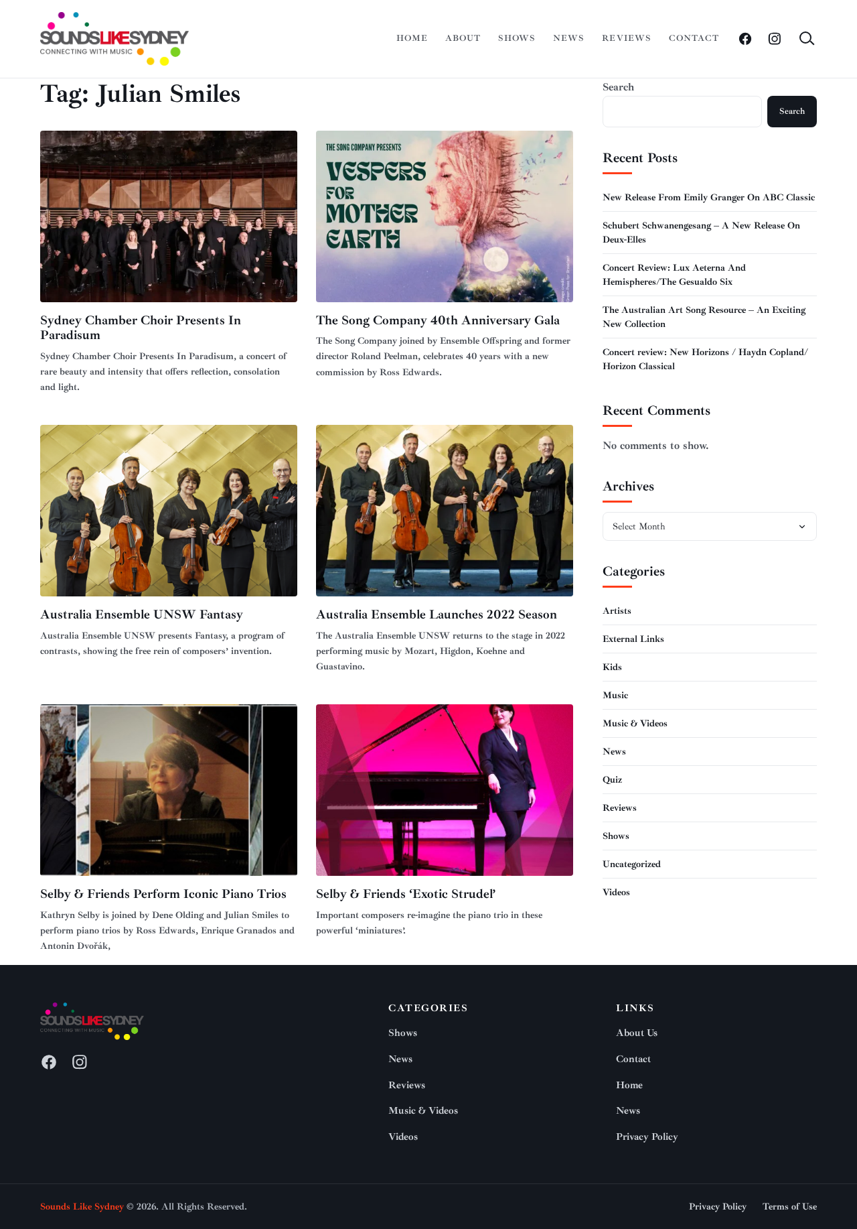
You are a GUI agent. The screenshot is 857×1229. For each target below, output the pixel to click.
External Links (633, 639)
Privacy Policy (647, 1136)
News (569, 38)
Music (615, 695)
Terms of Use (790, 1206)
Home (412, 38)
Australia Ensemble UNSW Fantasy (141, 614)
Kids (612, 667)
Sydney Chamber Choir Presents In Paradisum (140, 328)
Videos (616, 892)
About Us (636, 1033)
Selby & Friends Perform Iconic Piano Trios (163, 894)
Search (618, 87)
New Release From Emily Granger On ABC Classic (709, 197)
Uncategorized (632, 864)
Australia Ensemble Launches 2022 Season (436, 614)
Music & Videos (635, 723)
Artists (617, 611)
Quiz (612, 779)
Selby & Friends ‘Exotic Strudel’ (405, 894)
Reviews (626, 38)
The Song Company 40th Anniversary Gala (438, 320)
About (463, 38)
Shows (517, 38)
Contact (694, 38)
